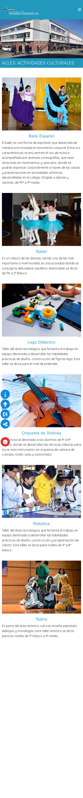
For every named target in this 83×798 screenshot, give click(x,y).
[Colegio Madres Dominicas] (20, 10)
